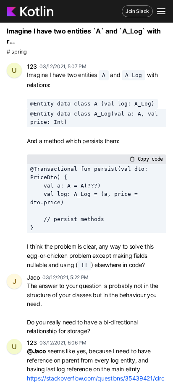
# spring (17, 52)
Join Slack (137, 11)
